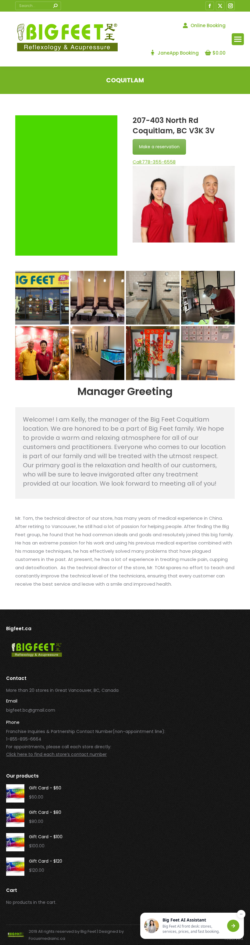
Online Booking (208, 25)
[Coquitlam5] (42, 353)
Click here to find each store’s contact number (56, 754)
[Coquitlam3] (153, 298)
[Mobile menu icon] (238, 39)
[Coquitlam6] (97, 353)
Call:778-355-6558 (154, 162)
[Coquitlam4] (208, 298)
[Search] (55, 6)
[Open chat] (233, 926)
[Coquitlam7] (153, 353)
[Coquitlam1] (42, 298)
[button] (192, 926)
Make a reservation (159, 147)
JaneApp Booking (178, 53)
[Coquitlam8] (208, 353)
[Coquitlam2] (97, 298)
